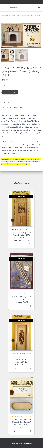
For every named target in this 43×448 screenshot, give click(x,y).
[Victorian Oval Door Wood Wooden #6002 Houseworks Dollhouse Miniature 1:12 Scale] (21, 332)
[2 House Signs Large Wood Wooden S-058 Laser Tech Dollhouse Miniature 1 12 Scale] (21, 395)
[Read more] (31, 245)
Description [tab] (7, 102)
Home (3, 15)
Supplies (18, 15)
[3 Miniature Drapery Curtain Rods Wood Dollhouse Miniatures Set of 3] (21, 271)
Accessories (21, 293)
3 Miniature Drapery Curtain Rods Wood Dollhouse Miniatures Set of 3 (22, 299)
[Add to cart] (31, 431)
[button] (38, 26)
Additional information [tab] (12, 108)
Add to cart (9, 92)
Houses (23, 15)
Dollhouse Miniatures (10, 15)
